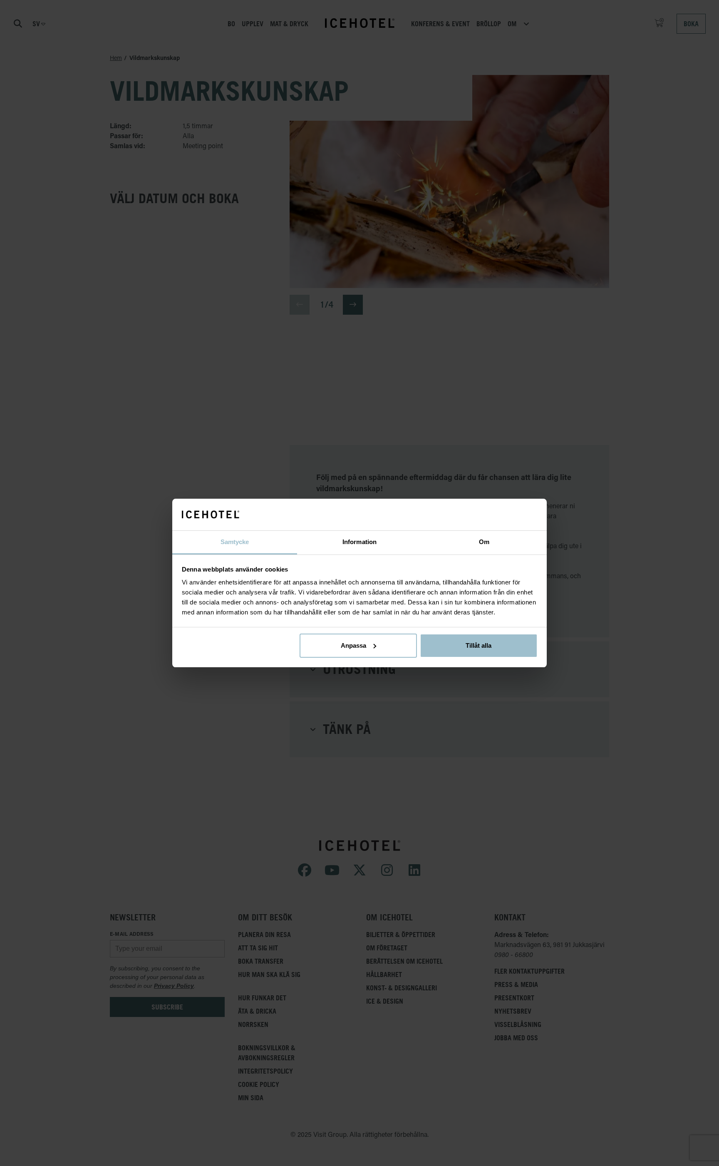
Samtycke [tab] (235, 541)
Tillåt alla (478, 645)
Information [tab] (359, 541)
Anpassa (353, 645)
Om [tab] (484, 541)
